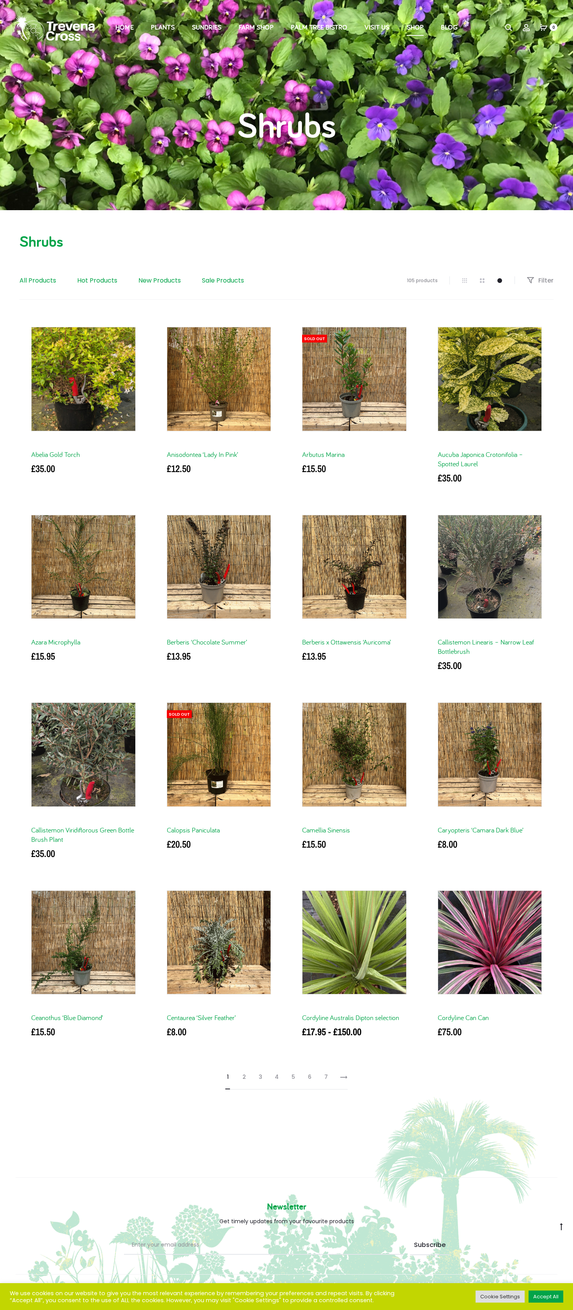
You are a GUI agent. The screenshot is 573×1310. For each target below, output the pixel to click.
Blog (449, 27)
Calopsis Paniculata (193, 829)
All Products (37, 280)
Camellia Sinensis (326, 829)
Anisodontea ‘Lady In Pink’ (202, 454)
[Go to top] (561, 1226)
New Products (159, 280)
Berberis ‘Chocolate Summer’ (207, 641)
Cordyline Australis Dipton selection (350, 1017)
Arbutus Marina (323, 454)
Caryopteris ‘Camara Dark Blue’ (480, 829)
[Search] (509, 27)
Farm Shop (256, 27)
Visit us (376, 27)
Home (124, 27)
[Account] (526, 27)
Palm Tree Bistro (319, 27)
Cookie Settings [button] (500, 1296)
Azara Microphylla (55, 641)
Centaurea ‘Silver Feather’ (201, 1017)
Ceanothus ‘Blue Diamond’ (67, 1017)
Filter (545, 280)
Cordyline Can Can (463, 1017)
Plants (163, 27)
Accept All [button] (546, 1296)
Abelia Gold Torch (55, 454)
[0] (544, 27)
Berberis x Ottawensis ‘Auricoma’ (346, 641)
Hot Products (97, 280)
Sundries (206, 27)
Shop (415, 27)
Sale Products (223, 280)
